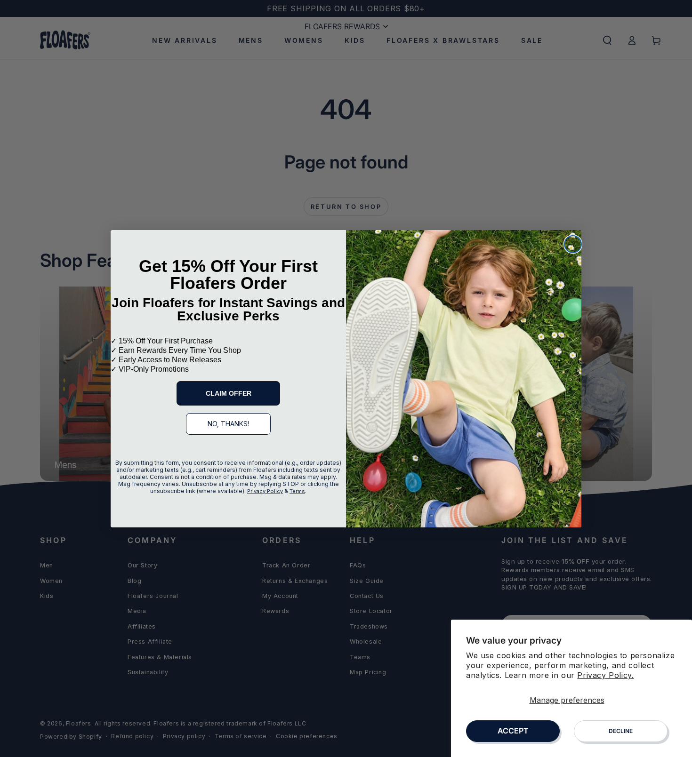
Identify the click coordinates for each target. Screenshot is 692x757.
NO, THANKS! (228, 424)
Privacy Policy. (605, 675)
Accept (513, 730)
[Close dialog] (572, 244)
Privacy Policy (265, 491)
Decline (621, 730)
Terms (297, 491)
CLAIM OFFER (228, 393)
